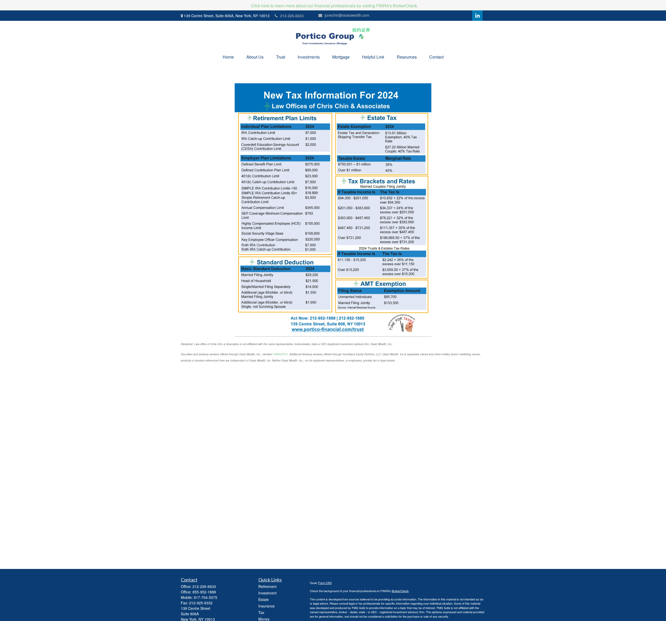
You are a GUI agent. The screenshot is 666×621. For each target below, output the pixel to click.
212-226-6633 (292, 15)
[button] (228, 57)
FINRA (277, 354)
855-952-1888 (204, 591)
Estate (263, 599)
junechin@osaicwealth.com (347, 15)
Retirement (267, 586)
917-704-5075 (205, 597)
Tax (261, 612)
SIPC (284, 354)
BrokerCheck (400, 591)
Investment (267, 592)
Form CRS (325, 583)
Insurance (266, 606)
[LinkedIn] (477, 15)
